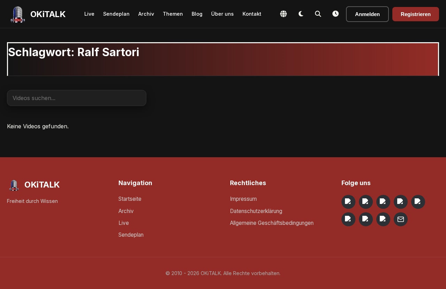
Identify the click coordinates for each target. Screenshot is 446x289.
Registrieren (416, 14)
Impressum (243, 199)
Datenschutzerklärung (256, 211)
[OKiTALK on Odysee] (383, 202)
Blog (197, 14)
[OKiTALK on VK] (401, 202)
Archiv (146, 14)
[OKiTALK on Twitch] (418, 202)
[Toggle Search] (318, 14)
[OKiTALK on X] (383, 219)
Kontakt (252, 14)
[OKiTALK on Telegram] (348, 202)
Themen (173, 14)
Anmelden (367, 14)
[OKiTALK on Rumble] (366, 219)
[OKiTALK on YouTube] (348, 219)
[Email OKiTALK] (401, 219)
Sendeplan (116, 14)
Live (89, 14)
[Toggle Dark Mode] (301, 14)
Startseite (129, 199)
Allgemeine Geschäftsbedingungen (272, 223)
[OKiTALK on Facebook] (366, 202)
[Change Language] (283, 14)
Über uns (222, 14)
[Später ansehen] (336, 14)
